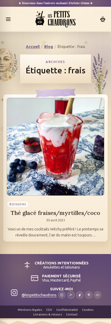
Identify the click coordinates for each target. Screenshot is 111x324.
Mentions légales (30, 309)
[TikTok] (71, 295)
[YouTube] (97, 295)
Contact (72, 314)
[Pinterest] (88, 295)
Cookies (87, 309)
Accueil (33, 46)
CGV (49, 309)
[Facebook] (79, 295)
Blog (48, 46)
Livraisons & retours (47, 314)
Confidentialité (67, 309)
